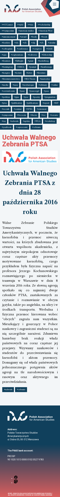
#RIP (56, 103)
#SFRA (29, 109)
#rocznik (5, 109)
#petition (6, 97)
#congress (37, 49)
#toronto (54, 115)
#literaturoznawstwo (11, 79)
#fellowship (47, 55)
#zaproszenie (22, 127)
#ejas (4, 55)
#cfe (25, 43)
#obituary (43, 85)
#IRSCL (20, 67)
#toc (43, 115)
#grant (30, 61)
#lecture (18, 73)
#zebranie (36, 127)
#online (54, 85)
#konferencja (46, 67)
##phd (20, 25)
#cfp (33, 43)
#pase (46, 91)
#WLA (37, 121)
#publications (32, 103)
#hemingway (7, 67)
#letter (29, 73)
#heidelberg (43, 61)
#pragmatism (49, 97)
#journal (32, 67)
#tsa (4, 121)
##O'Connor (7, 25)
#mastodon (45, 79)
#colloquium (7, 49)
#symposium (7, 115)
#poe (26, 97)
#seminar (18, 109)
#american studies (26, 31)
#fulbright (19, 61)
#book (44, 37)
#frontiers (6, 61)
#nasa (15, 85)
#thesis (33, 115)
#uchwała (14, 121)
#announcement (8, 37)
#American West (45, 31)
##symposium (8, 31)
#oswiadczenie (8, 91)
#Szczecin (21, 115)
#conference (22, 49)
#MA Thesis (29, 79)
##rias (30, 25)
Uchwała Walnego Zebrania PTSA (29, 140)
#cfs (42, 43)
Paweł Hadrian (46, 495)
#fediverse (32, 55)
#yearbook (6, 127)
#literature (41, 73)
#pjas (16, 97)
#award (23, 37)
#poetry (36, 97)
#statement (42, 109)
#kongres (6, 73)
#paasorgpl (34, 91)
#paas (22, 91)
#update (26, 121)
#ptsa (4, 103)
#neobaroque (28, 85)
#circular (51, 43)
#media (5, 85)
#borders (6, 43)
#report (46, 103)
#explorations (17, 55)
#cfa (16, 43)
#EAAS (49, 49)
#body (34, 37)
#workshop (50, 121)
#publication (16, 103)
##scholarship (44, 25)
